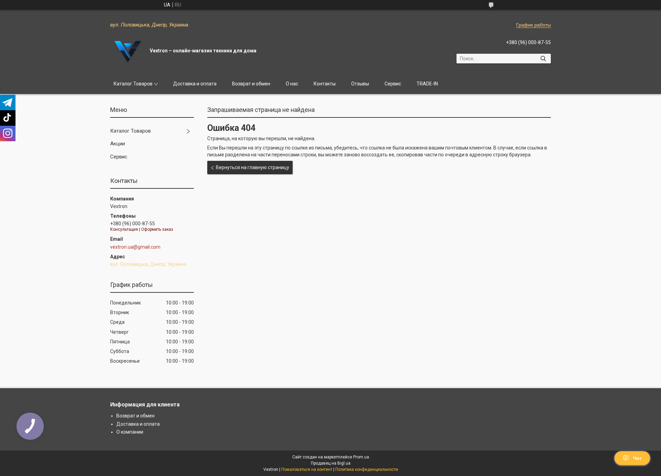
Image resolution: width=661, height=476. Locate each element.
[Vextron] (127, 51)
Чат (637, 458)
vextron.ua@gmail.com (135, 247)
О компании (129, 432)
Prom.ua (361, 457)
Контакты (325, 83)
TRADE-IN (427, 83)
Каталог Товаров (133, 83)
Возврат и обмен (251, 83)
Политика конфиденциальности (366, 469)
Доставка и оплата (195, 83)
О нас (292, 83)
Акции (117, 144)
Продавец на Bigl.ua (330, 463)
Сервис (393, 83)
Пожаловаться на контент (306, 469)
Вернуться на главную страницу (252, 167)
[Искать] (543, 58)
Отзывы (360, 83)
